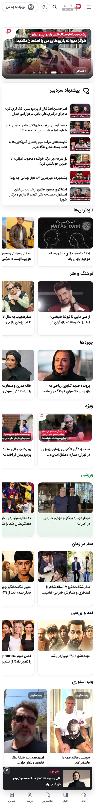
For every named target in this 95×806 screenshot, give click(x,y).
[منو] (89, 7)
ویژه (89, 406)
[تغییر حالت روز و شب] (45, 7)
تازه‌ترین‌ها (83, 210)
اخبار (65, 801)
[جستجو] (54, 7)
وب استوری (82, 682)
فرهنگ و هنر (81, 274)
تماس (11, 801)
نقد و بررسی (82, 613)
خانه (83, 801)
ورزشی (87, 475)
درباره (29, 801)
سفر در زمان (82, 544)
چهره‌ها (86, 343)
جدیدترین (47, 801)
